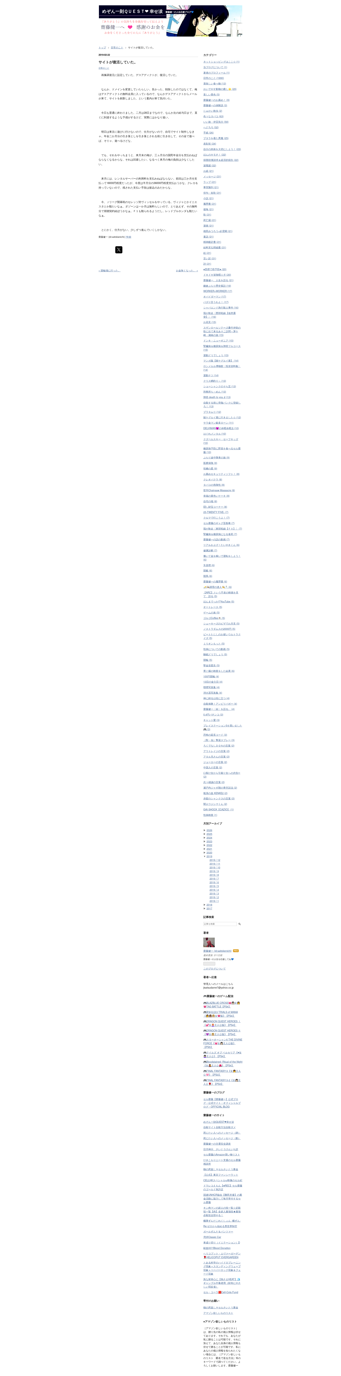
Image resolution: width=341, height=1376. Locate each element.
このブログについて (214, 968)
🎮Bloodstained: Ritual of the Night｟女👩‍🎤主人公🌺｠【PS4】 (222, 1063)
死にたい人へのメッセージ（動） (222, 1138)
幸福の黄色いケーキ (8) (216, 495)
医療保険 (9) (210, 463)
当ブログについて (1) (215, 67)
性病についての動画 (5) (216, 649)
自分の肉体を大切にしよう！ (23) (222, 149)
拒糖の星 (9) (210, 468)
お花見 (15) (209, 322)
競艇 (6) (207, 570)
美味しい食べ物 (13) (214, 83)
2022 (209, 845)
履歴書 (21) (209, 203)
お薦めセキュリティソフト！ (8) (221, 474)
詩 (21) (207, 263)
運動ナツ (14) (211, 375)
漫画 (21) (208, 225)
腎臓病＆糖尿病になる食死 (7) (220, 534)
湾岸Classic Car (212, 1237)
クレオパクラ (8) (212, 479)
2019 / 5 (214, 886)
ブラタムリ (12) (212, 412)
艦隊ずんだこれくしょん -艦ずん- (222, 1220)
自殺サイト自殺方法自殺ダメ (219, 1127)
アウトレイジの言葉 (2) (216, 751)
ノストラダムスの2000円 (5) (219, 629)
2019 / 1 (214, 901)
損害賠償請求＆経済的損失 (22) (221, 160)
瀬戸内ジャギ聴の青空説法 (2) (220, 787)
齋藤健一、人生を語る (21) (218, 280)
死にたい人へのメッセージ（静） (222, 1132)
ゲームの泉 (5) (211, 612)
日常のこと (104, 67)
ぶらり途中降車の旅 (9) (216, 457)
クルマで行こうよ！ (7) (216, 517)
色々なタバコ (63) (213, 116)
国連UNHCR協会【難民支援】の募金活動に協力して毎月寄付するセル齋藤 (222, 1198)
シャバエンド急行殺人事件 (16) (221, 307)
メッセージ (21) (212, 176)
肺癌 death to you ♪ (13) (217, 397)
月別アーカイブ (212, 823)
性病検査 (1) (210, 815)
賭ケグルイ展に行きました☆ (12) (222, 417)
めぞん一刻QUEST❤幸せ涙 (218, 1122)
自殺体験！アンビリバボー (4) (220, 703)
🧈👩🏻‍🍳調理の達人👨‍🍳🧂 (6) (217, 587)
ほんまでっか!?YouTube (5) (218, 601)
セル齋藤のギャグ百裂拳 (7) (219, 523)
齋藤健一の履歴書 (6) (215, 581)
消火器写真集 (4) (212, 692)
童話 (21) (208, 236)
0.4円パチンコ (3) (213, 714)
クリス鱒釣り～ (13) (214, 380)
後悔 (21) (208, 209)
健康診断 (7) (210, 550)
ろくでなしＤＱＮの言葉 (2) (218, 745)
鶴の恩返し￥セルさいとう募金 (220, 1169)
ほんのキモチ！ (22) (214, 154)
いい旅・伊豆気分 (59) (216, 121)
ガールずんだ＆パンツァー (218, 1231)
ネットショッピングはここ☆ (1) (221, 61)
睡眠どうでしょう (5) (215, 654)
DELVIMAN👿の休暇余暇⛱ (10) (221, 428)
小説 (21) (208, 198)
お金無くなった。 (187, 270)
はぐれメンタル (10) (214, 433)
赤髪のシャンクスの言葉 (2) (219, 798)
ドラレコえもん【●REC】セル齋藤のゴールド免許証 (222, 1187)
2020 (209, 852)
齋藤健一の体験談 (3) (215, 105)
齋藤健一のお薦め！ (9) (216, 100)
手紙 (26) (208, 132)
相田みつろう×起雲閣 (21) (217, 231)
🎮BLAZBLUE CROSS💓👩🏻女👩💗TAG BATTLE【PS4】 (221, 1004)
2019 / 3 (214, 893)
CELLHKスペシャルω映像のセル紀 (222, 1180)
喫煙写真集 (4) (211, 687)
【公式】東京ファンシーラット (220, 1174)
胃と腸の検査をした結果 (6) (219, 671)
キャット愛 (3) (211, 720)
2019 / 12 (215, 860)
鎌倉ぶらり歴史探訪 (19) (217, 285)
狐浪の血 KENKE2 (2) (215, 793)
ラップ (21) (209, 182)
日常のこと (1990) (213, 78)
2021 (209, 849)
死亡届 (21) (209, 220)
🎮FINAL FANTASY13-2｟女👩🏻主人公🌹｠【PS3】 (222, 1082)
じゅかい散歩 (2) (212, 110)
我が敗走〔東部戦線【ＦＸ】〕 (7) (222, 528)
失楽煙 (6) (209, 565)
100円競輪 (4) (211, 676)
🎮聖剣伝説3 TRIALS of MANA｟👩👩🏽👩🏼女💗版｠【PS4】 (220, 1013)
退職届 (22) (209, 165)
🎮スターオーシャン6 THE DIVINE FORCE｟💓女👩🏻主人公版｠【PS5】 (222, 1043)
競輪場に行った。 (110, 270)
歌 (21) (207, 214)
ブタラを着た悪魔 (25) (216, 138)
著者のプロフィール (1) (216, 72)
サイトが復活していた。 (118, 61)
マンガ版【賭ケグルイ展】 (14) (221, 360)
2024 (209, 837)
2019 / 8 (214, 875)
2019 (209, 856)
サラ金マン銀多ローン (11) (218, 422)
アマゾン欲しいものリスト (218, 1313)
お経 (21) (208, 171)
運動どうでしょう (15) (216, 355)
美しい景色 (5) (211, 94)
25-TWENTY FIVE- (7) (215, 512)
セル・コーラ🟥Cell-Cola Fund (220, 1292)
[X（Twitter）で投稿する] (118, 249)
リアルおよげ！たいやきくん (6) (221, 545)
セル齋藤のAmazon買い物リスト (221, 1154)
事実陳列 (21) (211, 187)
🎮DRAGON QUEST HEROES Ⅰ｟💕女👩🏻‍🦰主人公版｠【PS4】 (222, 1023)
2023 (209, 841)
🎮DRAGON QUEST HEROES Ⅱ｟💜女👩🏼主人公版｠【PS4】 (222, 1032)
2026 (209, 830)
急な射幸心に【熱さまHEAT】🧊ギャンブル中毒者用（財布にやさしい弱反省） (222, 1282)
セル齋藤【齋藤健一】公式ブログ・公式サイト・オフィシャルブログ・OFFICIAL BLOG (222, 1102)
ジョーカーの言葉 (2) (215, 762)
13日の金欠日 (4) (213, 681)
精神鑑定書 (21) (212, 242)
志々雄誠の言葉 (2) (214, 782)
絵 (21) (207, 253)
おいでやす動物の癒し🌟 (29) (220, 89)
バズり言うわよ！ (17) (216, 302)
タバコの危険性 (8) (214, 484)
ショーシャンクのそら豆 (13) (219, 386)
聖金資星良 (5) (211, 665)
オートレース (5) (212, 607)
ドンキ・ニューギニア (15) (218, 340)
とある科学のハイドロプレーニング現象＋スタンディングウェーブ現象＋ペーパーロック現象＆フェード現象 (222, 1268)
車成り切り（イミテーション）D (221, 1242)
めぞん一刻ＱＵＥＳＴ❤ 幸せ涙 (132, 11)
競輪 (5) (207, 660)
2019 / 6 (214, 882)
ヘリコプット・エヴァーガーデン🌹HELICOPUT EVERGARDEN (222, 1255)
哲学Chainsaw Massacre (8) (219, 490)
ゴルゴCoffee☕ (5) (214, 618)
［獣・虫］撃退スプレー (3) (219, 740)
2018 (209, 904)
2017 (209, 908)
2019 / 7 (214, 878)
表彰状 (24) (209, 143)
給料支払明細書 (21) (214, 247)
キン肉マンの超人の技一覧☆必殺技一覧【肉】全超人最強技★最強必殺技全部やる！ (222, 1211)
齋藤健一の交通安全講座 (217, 1143)
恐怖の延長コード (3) (215, 734)
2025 (209, 834)
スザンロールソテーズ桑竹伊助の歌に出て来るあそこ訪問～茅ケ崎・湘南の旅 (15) (222, 331)
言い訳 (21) (209, 258)
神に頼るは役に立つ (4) (216, 698)
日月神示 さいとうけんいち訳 (220, 1149)
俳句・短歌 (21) (212, 192)
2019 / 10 (215, 867)
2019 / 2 (214, 897)
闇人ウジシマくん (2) (215, 804)
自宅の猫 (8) (210, 501)
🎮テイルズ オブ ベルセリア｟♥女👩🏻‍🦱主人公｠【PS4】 (222, 1054)
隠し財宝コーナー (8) (215, 506)
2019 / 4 (214, 889)
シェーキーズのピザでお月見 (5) (221, 623)
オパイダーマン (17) (214, 296)
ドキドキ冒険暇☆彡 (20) (217, 274)
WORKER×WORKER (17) (217, 291)
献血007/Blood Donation (217, 1248)
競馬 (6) (207, 576)
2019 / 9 (214, 871)
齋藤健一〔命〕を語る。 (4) (219, 709)
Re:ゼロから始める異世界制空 (220, 1226)
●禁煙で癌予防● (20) (214, 269)
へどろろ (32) (211, 127)
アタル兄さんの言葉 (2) (216, 756)
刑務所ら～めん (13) (214, 391)
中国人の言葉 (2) (212, 767)
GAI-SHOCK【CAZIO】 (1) (218, 809)
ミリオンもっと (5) (214, 643)
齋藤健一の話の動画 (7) (216, 539)
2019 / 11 (215, 863)
